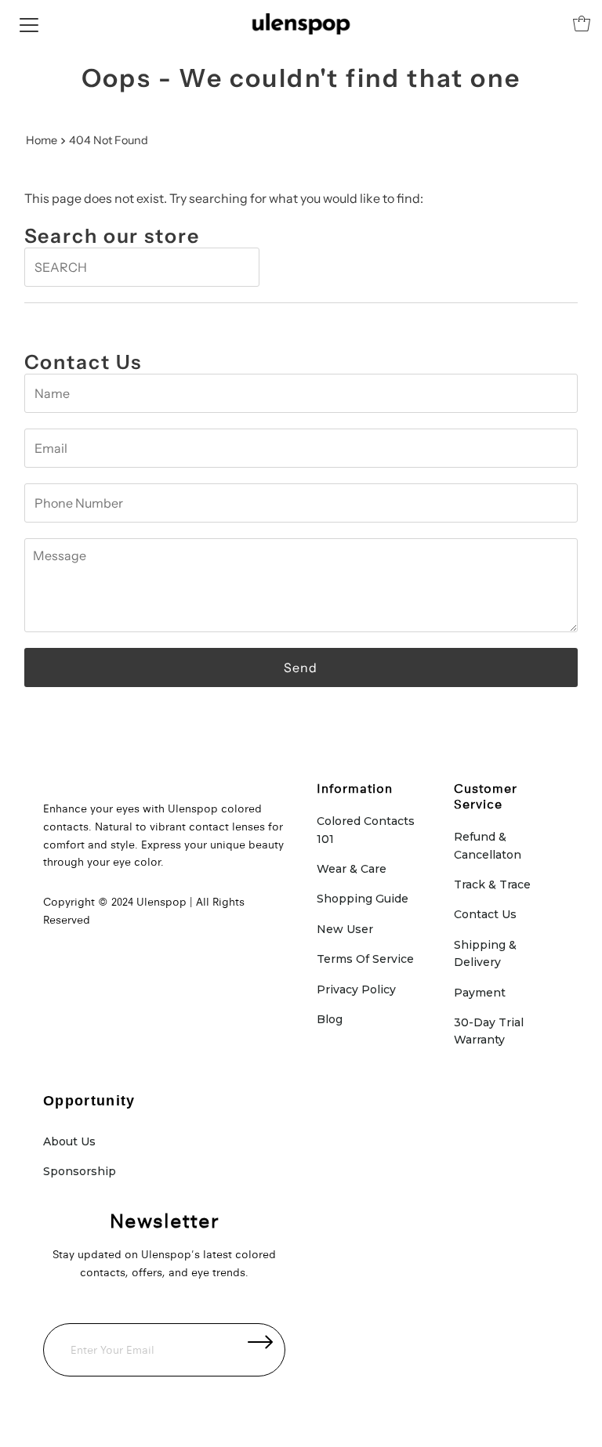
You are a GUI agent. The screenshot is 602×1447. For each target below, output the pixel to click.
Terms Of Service (365, 959)
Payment (480, 993)
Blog (330, 1019)
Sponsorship (79, 1171)
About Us (69, 1141)
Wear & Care (351, 869)
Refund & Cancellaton (487, 845)
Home (41, 140)
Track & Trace (492, 884)
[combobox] (141, 267)
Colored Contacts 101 (366, 829)
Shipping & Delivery (485, 953)
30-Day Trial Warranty (489, 1031)
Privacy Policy (356, 989)
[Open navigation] (29, 23)
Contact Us (485, 914)
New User (345, 929)
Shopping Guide (362, 899)
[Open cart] (581, 23)
